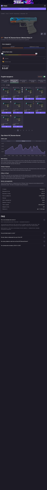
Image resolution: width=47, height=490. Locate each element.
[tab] (8, 141)
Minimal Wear (23, 13)
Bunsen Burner (16, 13)
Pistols (7, 13)
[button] (23, 58)
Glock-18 (11, 13)
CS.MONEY (3, 13)
